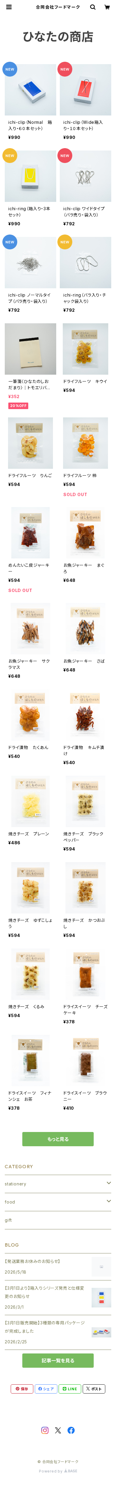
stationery (15, 1183)
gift (8, 1220)
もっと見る (58, 1139)
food (10, 1201)
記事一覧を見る (58, 1361)
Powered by (51, 1471)
